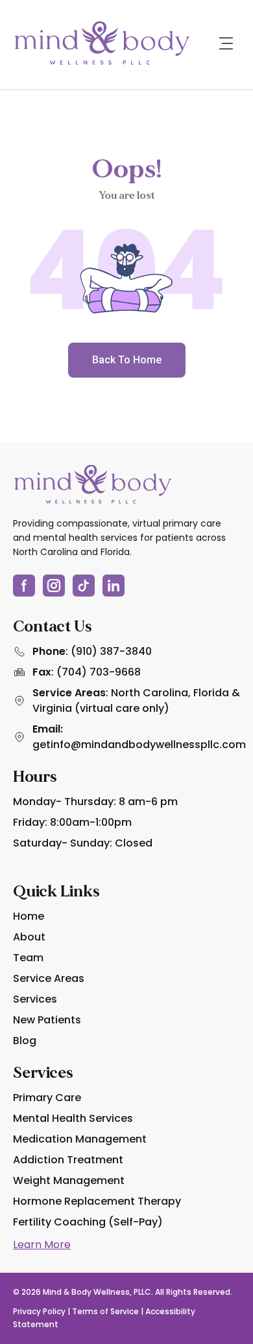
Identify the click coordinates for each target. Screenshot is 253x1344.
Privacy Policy (39, 1311)
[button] (225, 44)
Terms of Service (105, 1311)
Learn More (42, 1244)
